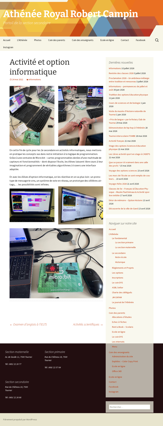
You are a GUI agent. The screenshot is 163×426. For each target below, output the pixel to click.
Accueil (6, 40)
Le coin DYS (117, 282)
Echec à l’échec (119, 322)
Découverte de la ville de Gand (123, 208)
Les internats (118, 341)
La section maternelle (125, 247)
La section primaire (124, 242)
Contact (125, 40)
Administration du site (122, 356)
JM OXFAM (117, 297)
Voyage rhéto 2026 (118, 183)
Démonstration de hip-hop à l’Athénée (127, 127)
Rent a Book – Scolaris (122, 326)
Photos (37, 40)
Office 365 (117, 371)
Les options (117, 272)
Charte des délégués (122, 292)
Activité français (116, 140)
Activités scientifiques (88, 324)
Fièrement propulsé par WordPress (20, 419)
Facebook (140, 40)
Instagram (8, 47)
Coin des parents (56, 40)
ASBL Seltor (117, 287)
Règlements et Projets (123, 267)
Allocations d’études (122, 317)
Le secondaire (119, 253)
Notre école (121, 257)
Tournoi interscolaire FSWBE (122, 136)
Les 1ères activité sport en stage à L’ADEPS (129, 154)
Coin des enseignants (82, 40)
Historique (120, 262)
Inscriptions (117, 277)
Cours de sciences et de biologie (124, 102)
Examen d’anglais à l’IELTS (28, 324)
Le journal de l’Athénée (123, 302)
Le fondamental (119, 238)
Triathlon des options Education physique (128, 94)
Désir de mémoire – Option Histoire (125, 200)
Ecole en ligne (107, 40)
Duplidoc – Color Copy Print (125, 361)
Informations (35, 79)
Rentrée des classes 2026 (121, 73)
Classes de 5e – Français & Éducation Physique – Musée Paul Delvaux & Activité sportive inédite (129, 192)
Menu (114, 346)
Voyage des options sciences (123, 170)
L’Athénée (22, 40)
